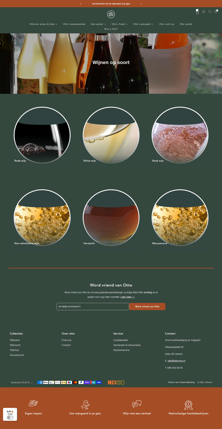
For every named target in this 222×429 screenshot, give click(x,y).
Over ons (66, 340)
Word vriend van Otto (147, 306)
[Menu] (15, 409)
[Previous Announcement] (81, 4)
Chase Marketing (187, 382)
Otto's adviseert (142, 24)
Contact (66, 345)
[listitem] (111, 3)
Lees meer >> (128, 297)
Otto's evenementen (74, 24)
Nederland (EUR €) (20, 382)
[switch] (10, 417)
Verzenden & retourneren (127, 345)
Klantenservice (121, 350)
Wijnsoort (15, 345)
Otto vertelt (186, 24)
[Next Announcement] (141, 4)
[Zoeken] (209, 11)
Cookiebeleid (120, 340)
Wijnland (14, 340)
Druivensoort (17, 355)
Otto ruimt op (166, 24)
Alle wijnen (97, 24)
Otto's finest (118, 24)
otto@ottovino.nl (176, 360)
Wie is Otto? (111, 29)
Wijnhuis (14, 350)
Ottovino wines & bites (42, 24)
